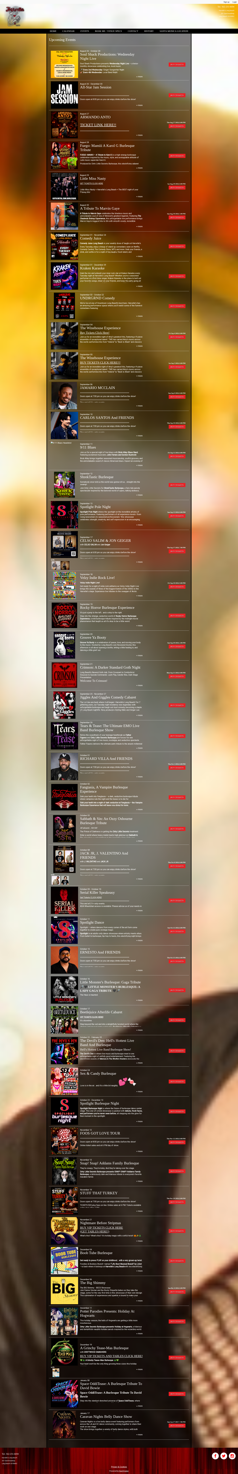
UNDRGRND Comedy (97, 298)
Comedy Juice (90, 238)
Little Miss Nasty (93, 178)
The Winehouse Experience (100, 328)
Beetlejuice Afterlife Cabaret (101, 1012)
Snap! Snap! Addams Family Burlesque (109, 1163)
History (149, 31)
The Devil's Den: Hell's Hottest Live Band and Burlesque (107, 1042)
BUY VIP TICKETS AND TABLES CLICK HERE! (111, 1356)
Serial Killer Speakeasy (97, 892)
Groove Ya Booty (93, 637)
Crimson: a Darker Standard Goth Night (110, 667)
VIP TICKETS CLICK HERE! (91, 1017)
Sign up (226, 2)
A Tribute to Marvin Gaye (99, 208)
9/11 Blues (88, 447)
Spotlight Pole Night (95, 507)
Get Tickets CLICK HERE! (91, 897)
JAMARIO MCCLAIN (97, 388)
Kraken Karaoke (92, 268)
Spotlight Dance (92, 922)
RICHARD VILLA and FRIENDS (106, 759)
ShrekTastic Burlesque (96, 477)
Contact (133, 31)
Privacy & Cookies (119, 1467)
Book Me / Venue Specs (108, 31)
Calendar (68, 31)
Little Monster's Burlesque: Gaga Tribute (110, 982)
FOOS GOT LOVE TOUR (100, 1133)
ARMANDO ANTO (95, 117)
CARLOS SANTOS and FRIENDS (107, 418)
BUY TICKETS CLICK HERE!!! (100, 362)
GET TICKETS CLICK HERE (91, 183)
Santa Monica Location (174, 31)
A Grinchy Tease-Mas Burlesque (104, 1348)
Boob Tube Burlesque (96, 1253)
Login (235, 2)
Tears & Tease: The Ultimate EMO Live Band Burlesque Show (109, 728)
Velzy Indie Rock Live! (97, 578)
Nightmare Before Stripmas (100, 1223)
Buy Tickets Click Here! (94, 332)
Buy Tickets (177, 126)
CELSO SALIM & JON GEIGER (105, 540)
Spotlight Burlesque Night (99, 1103)
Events (84, 31)
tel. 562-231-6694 (226, 6)
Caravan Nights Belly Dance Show (106, 1416)
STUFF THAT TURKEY (99, 1193)
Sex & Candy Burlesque (98, 1073)
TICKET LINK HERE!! (98, 125)
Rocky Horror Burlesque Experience (107, 607)
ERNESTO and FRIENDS (100, 952)
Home (53, 31)
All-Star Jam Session (95, 87)
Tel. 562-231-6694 (10, 1454)
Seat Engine (124, 1471)
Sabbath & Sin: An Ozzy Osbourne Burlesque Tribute (106, 821)
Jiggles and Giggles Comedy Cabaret (108, 697)
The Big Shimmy (93, 1283)
